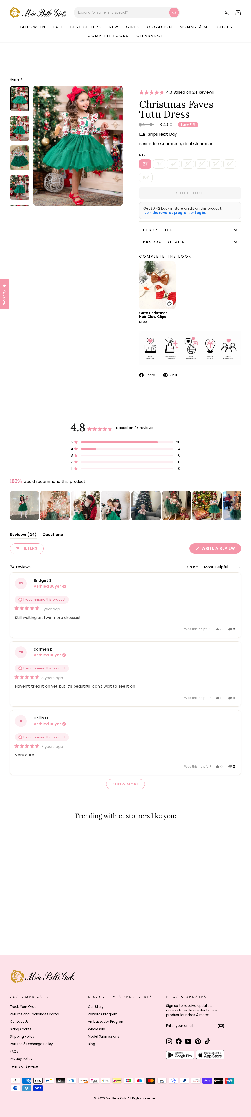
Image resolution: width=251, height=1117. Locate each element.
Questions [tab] (52, 535)
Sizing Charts (20, 1029)
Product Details (164, 242)
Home (15, 79)
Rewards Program (102, 1014)
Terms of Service (24, 1066)
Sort (193, 567)
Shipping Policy (22, 1036)
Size (144, 155)
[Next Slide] (237, 505)
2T (145, 164)
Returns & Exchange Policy (31, 1044)
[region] (125, 505)
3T (159, 164)
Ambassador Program (106, 1021)
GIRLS (132, 26)
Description (158, 230)
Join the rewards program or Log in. (175, 213)
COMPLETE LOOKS (108, 35)
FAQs (14, 1051)
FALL (58, 26)
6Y (201, 164)
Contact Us (19, 1021)
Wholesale (96, 1029)
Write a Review (220, 549)
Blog (91, 1044)
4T (173, 164)
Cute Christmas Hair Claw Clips (153, 314)
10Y (146, 177)
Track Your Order (24, 1006)
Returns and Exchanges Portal (34, 1014)
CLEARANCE (149, 35)
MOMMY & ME (195, 26)
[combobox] (127, 12)
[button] (152, 92)
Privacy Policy (21, 1059)
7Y (215, 164)
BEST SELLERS (85, 26)
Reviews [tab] (23, 535)
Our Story (96, 1006)
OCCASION (159, 26)
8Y (229, 164)
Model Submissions (103, 1036)
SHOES (225, 26)
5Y (187, 164)
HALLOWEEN (32, 26)
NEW (114, 26)
